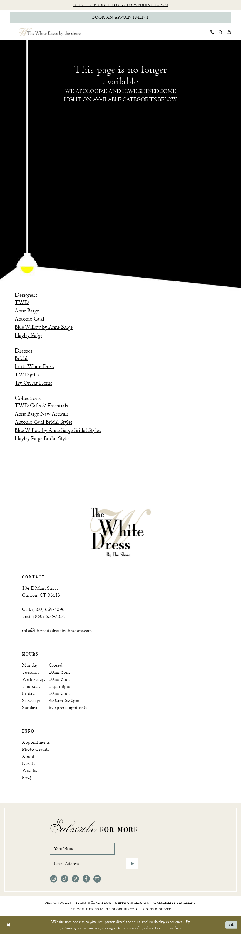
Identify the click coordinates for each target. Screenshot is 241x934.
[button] (203, 32)
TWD (22, 302)
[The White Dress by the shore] (50, 32)
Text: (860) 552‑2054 (43, 616)
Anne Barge (27, 310)
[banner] (120, 531)
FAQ (26, 777)
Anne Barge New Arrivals (41, 414)
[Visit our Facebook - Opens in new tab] (86, 879)
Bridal (21, 358)
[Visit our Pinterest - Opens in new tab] (75, 879)
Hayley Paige (28, 335)
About (28, 756)
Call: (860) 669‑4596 (43, 609)
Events (28, 763)
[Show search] (221, 32)
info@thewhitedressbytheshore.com (57, 630)
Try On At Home (33, 383)
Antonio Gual (29, 319)
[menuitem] (203, 32)
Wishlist (30, 770)
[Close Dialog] (9, 925)
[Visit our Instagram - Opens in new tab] (53, 879)
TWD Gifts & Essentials (41, 405)
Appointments (36, 742)
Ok (232, 925)
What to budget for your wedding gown (120, 5)
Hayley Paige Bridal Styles (42, 438)
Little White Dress (34, 366)
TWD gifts (27, 374)
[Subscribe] (132, 863)
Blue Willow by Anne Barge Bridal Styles (58, 430)
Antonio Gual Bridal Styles (43, 422)
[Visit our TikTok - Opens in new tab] (64, 879)
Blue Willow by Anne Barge (44, 327)
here (178, 927)
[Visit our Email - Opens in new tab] (97, 879)
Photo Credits (36, 749)
